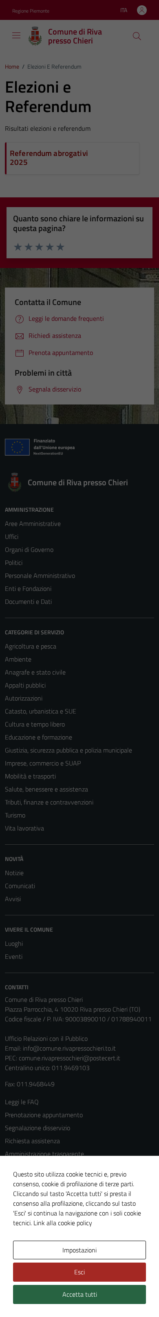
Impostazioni (79, 1250)
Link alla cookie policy (62, 1223)
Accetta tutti (79, 1294)
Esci (79, 1272)
